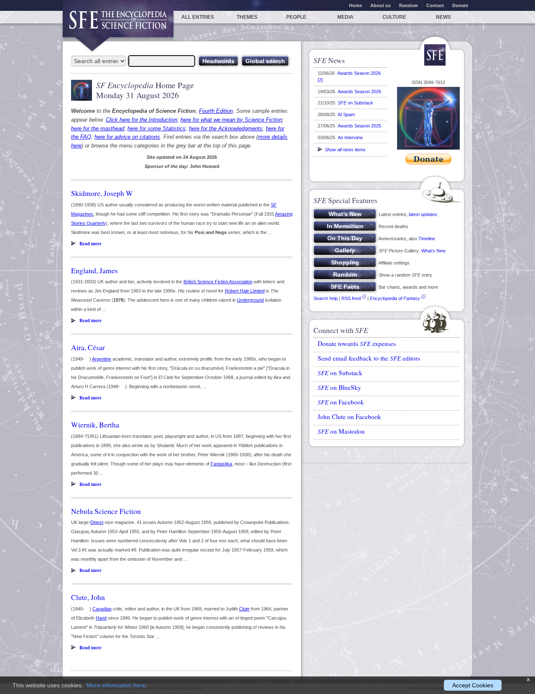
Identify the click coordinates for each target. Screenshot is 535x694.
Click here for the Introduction (141, 120)
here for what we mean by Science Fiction (231, 120)
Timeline (426, 238)
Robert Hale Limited (245, 290)
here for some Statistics (156, 128)
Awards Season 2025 (359, 125)
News (443, 17)
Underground (250, 300)
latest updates (423, 214)
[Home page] (118, 24)
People (296, 17)
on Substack (355, 102)
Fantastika (221, 463)
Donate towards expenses (357, 343)
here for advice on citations (127, 137)
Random (408, 5)
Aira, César (88, 347)
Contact (435, 5)
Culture (394, 17)
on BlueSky (339, 387)
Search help (325, 298)
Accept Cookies (472, 685)
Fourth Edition (216, 111)
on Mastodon (341, 431)
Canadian (102, 608)
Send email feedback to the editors (369, 358)
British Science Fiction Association (217, 281)
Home (355, 5)
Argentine (101, 358)
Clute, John (88, 597)
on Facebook (341, 402)
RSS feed (351, 298)
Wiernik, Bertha (95, 424)
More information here (116, 685)
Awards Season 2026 (359, 91)
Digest (96, 522)
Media (345, 17)
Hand (101, 617)
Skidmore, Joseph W (102, 193)
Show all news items (344, 149)
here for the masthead (97, 128)
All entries (197, 17)
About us (380, 5)
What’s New (433, 250)
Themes (247, 17)
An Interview (350, 137)
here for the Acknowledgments (225, 128)
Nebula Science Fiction (106, 511)
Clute (244, 608)
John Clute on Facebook (349, 416)
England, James (94, 270)
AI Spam (346, 114)
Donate (460, 5)
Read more (90, 243)
